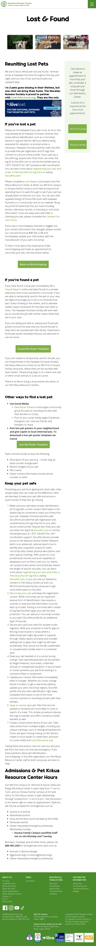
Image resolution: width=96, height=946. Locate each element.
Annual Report (54, 886)
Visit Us (5, 899)
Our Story (5, 881)
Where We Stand (8, 889)
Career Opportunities (10, 891)
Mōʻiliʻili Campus (78, 128)
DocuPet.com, (17, 579)
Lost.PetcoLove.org (23, 98)
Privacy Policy (7, 901)
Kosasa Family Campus (78, 144)
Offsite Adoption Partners (12, 894)
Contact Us (6, 896)
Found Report (13, 289)
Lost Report (31, 181)
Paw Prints (53, 883)
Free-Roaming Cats (80, 886)
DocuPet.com (12, 175)
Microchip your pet (20, 593)
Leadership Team (8, 883)
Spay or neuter (18, 705)
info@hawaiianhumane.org (12, 914)
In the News (30, 881)
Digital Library (54, 889)
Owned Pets (77, 883)
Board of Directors (9, 886)
